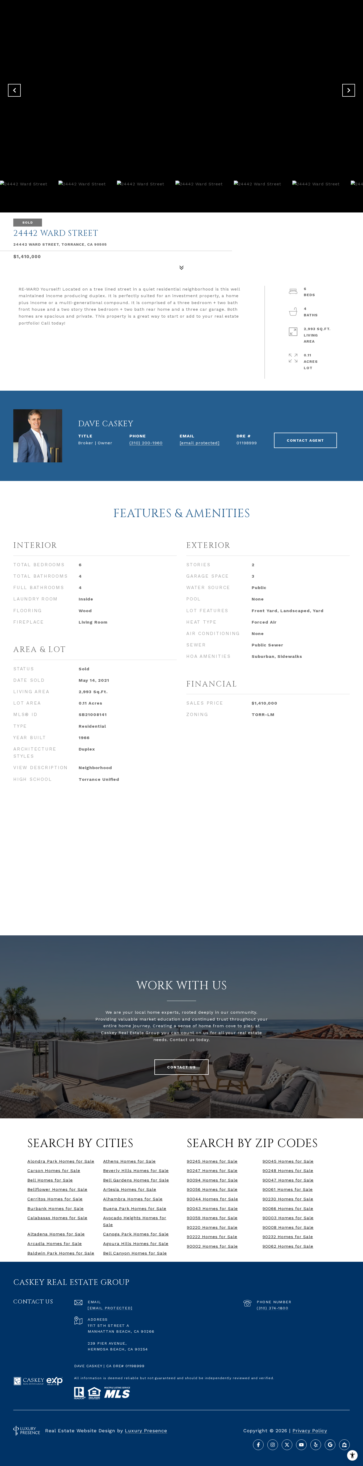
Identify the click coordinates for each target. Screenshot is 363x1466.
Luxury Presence (146, 1430)
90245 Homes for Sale (212, 1161)
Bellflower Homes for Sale (57, 1189)
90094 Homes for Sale (212, 1180)
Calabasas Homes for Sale (57, 1217)
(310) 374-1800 (272, 1308)
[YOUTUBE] (301, 1444)
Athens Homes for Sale (129, 1161)
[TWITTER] (287, 1444)
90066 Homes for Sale (288, 1208)
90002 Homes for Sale (212, 1246)
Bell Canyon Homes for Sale (135, 1253)
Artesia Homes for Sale (129, 1189)
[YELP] (315, 1444)
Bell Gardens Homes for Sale (136, 1180)
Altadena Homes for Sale (56, 1234)
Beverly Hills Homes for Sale (136, 1170)
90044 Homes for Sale (212, 1198)
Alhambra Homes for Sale (133, 1198)
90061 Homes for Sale (288, 1189)
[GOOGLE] (330, 1444)
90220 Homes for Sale (212, 1227)
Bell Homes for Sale (50, 1180)
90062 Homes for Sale (288, 1246)
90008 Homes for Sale (288, 1227)
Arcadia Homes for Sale (54, 1243)
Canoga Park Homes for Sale (136, 1234)
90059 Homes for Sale (212, 1217)
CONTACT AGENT (305, 440)
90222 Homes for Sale (212, 1236)
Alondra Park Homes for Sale (60, 1161)
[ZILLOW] (344, 1444)
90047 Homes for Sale (288, 1180)
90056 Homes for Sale (212, 1189)
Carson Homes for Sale (53, 1170)
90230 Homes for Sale (288, 1198)
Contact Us (181, 1067)
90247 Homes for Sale (212, 1170)
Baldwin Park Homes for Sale (60, 1253)
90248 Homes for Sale (288, 1170)
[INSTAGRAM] (272, 1444)
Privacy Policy (310, 1430)
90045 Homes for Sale (288, 1161)
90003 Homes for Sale (288, 1217)
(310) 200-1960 (146, 442)
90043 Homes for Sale (212, 1208)
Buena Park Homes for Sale (134, 1208)
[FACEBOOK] (258, 1444)
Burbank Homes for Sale (55, 1208)
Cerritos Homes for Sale (55, 1198)
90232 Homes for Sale (288, 1236)
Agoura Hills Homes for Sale (135, 1243)
